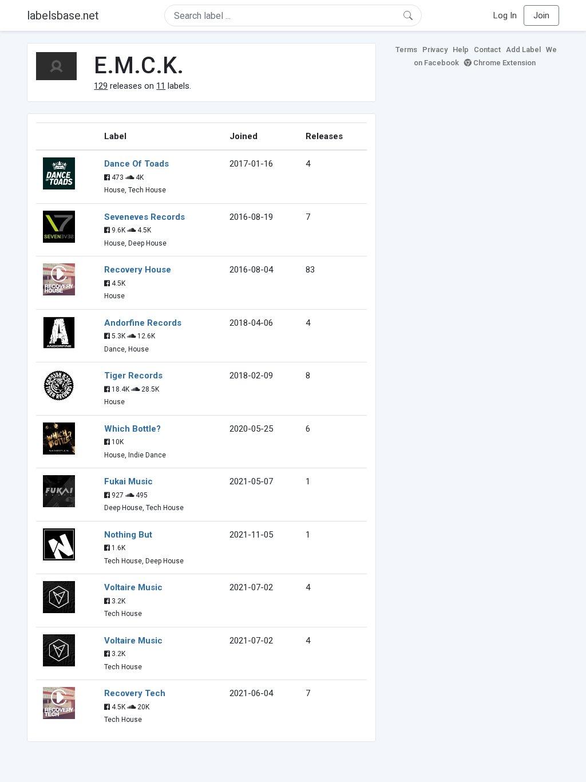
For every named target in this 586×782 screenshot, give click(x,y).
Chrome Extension (504, 62)
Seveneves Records (144, 217)
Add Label (523, 49)
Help (461, 49)
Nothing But (128, 535)
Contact (487, 49)
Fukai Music (128, 481)
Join (541, 15)
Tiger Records (133, 375)
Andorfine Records (142, 323)
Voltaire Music (133, 587)
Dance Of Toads (136, 164)
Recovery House (137, 269)
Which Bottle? (132, 429)
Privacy (435, 49)
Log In (505, 15)
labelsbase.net (63, 15)
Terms (406, 49)
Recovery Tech (134, 693)
